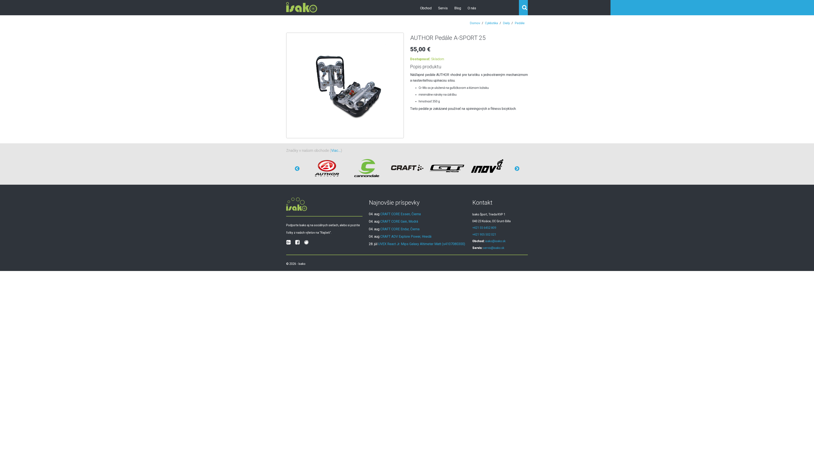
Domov (475, 23)
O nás (472, 8)
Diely (506, 23)
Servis (443, 8)
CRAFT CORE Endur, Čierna (400, 229)
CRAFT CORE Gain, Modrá (399, 221)
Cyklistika (491, 23)
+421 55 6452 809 (484, 227)
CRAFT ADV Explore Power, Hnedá (405, 237)
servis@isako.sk (493, 248)
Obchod (426, 8)
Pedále (520, 23)
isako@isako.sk (495, 241)
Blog (457, 8)
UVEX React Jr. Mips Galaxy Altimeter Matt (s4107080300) (421, 244)
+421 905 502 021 (484, 234)
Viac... (336, 150)
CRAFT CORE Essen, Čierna (400, 214)
